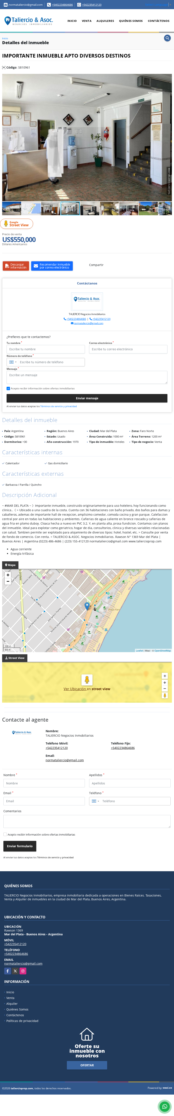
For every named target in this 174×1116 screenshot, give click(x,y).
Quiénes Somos (131, 21)
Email (8, 793)
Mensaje (13, 369)
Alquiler (12, 1004)
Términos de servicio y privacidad (58, 406)
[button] (168, 77)
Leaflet (139, 650)
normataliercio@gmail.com (88, 323)
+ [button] (8, 575)
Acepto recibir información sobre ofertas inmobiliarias (41, 834)
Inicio (72, 21)
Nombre (10, 775)
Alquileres (105, 21)
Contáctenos (159, 21)
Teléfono (96, 793)
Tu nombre (14, 343)
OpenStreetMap (162, 650)
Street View (19, 223)
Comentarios (12, 811)
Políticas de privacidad (22, 1021)
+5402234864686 (62, 5)
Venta (87, 21)
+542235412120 (91, 5)
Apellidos (96, 775)
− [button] (8, 581)
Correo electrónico (101, 343)
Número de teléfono (20, 356)
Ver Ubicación (75, 689)
